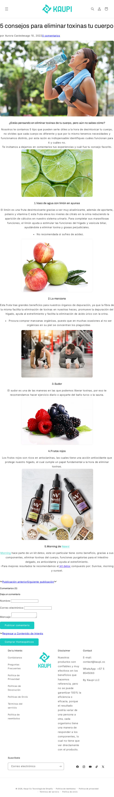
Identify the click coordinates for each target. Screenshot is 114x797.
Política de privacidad (88, 789)
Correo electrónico (11, 607)
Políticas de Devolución (14, 688)
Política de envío (70, 792)
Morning (5, 552)
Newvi (65, 546)
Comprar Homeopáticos (19, 641)
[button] (6, 8)
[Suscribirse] (60, 766)
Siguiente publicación (40, 581)
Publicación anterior (14, 581)
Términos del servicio (15, 706)
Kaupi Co (28, 789)
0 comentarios (51, 35)
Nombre (5, 600)
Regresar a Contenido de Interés (22, 633)
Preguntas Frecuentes (14, 666)
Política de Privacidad (14, 677)
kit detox (65, 566)
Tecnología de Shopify (42, 789)
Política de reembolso (14, 716)
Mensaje (5, 616)
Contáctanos (15, 657)
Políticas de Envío (18, 697)
